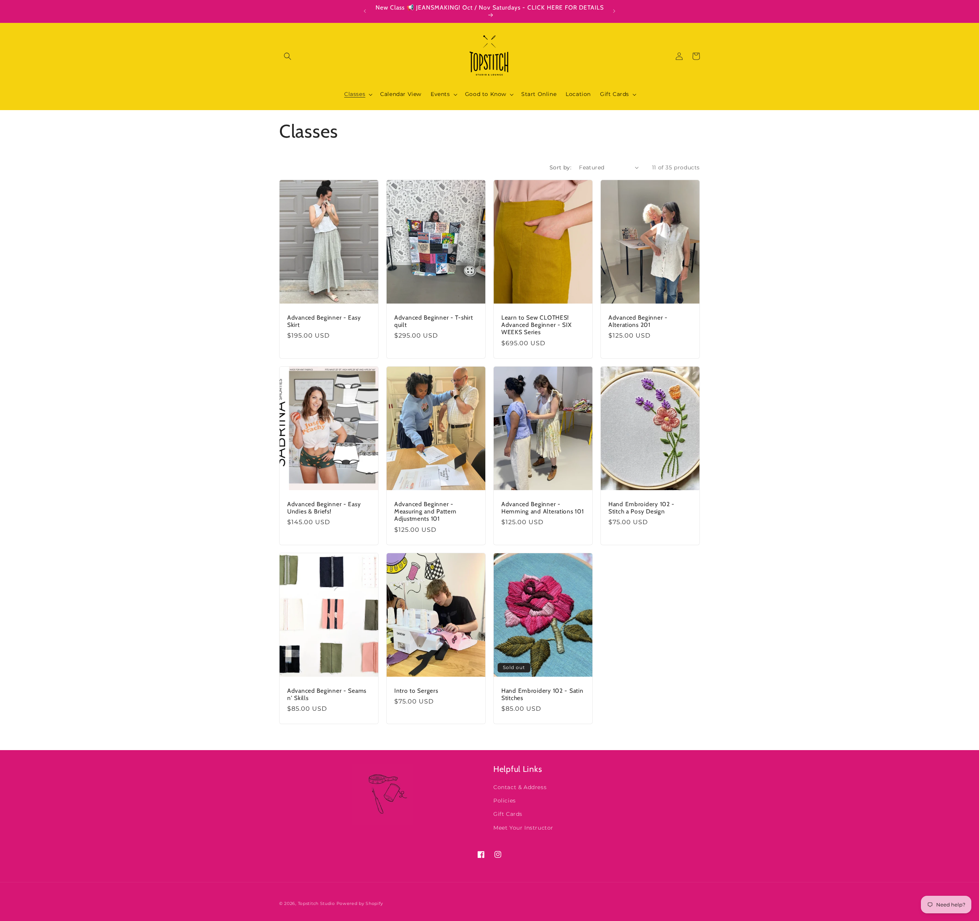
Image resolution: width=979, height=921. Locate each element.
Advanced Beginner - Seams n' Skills (326, 694)
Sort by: (560, 167)
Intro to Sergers (416, 690)
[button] (287, 56)
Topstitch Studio (317, 903)
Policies (504, 800)
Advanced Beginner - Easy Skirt (324, 320)
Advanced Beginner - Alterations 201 (638, 320)
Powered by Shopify (360, 903)
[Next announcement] (614, 11)
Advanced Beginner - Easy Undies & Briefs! (324, 507)
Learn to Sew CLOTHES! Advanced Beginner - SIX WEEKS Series (536, 324)
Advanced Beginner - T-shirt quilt (433, 320)
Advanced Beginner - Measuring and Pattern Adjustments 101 (425, 511)
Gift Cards (507, 814)
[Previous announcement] (364, 11)
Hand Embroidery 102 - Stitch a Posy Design (641, 507)
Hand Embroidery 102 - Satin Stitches (542, 694)
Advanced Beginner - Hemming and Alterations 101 (542, 507)
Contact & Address (519, 787)
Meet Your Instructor (523, 827)
